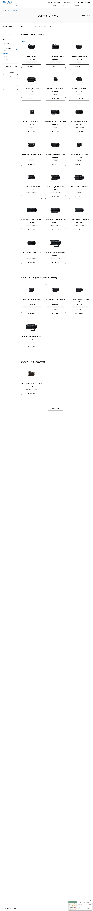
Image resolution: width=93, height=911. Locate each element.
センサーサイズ (7, 39)
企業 (75, 2)
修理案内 (54, 6)
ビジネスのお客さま (67, 2)
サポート (65, 6)
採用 (82, 2)
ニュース (25, 6)
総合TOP (50, 2)
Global (88, 2)
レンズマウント (7, 34)
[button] (91, 900)
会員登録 (76, 6)
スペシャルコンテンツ (39, 6)
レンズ (15, 6)
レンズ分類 (6, 44)
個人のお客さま (57, 2)
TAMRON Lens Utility (7, 49)
